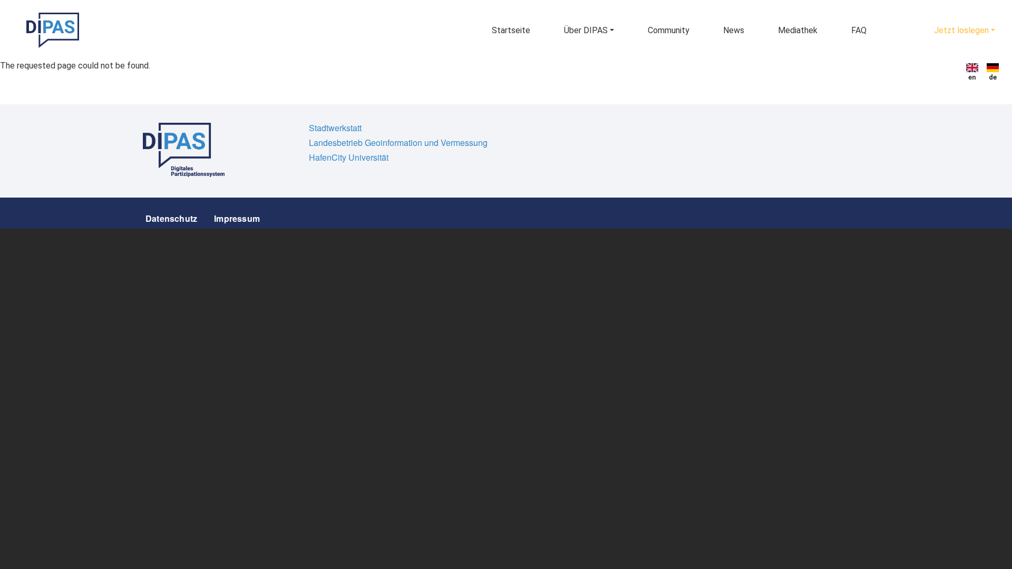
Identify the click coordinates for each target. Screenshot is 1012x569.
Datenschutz (171, 218)
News (733, 30)
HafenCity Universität (348, 157)
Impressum (237, 218)
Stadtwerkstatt (335, 128)
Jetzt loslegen (961, 30)
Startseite (511, 30)
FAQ (859, 30)
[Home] (52, 30)
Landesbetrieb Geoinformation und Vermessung (398, 142)
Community (668, 30)
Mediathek (798, 30)
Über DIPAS (586, 30)
